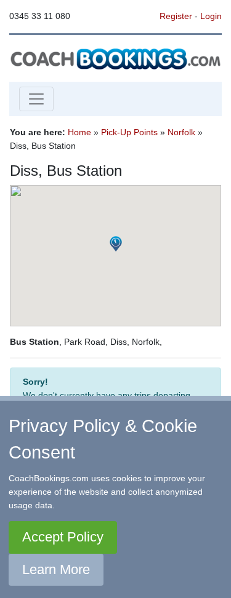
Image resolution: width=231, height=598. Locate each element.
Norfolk (181, 132)
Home (79, 132)
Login (211, 16)
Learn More (56, 569)
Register (176, 16)
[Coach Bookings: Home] (115, 58)
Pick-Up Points (129, 132)
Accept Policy (62, 537)
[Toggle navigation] (36, 99)
